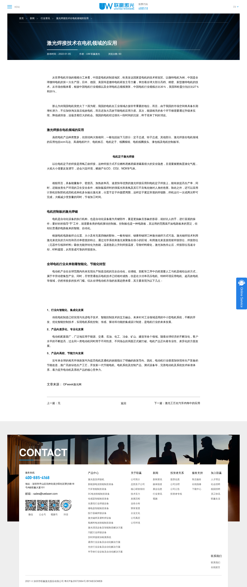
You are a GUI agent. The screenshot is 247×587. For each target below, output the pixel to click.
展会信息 (157, 488)
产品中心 (93, 473)
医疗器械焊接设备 (97, 513)
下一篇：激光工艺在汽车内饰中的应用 (177, 403)
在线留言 (215, 567)
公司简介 (135, 479)
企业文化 (135, 513)
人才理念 (215, 479)
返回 (123, 403)
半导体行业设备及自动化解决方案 (105, 551)
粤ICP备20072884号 (75, 581)
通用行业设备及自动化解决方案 (104, 541)
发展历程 (135, 498)
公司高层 (135, 517)
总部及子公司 (138, 484)
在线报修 (196, 484)
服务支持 (197, 473)
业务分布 (135, 503)
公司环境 (135, 522)
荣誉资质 (135, 508)
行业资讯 (45, 18)
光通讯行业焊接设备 (98, 503)
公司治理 (175, 484)
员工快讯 (215, 493)
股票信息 (175, 479)
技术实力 (135, 493)
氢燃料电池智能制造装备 (100, 522)
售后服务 (196, 479)
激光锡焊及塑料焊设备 (99, 517)
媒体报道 (157, 484)
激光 (176, 137)
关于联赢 (136, 473)
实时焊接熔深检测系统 (99, 537)
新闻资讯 (157, 479)
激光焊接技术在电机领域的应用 (72, 18)
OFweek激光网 (72, 384)
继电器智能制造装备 (98, 508)
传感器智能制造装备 (98, 498)
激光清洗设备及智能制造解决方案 (105, 527)
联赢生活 (215, 498)
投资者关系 (177, 473)
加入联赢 (216, 473)
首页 (21, 18)
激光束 (97, 192)
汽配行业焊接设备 (97, 532)
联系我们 (216, 556)
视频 (155, 498)
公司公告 (175, 488)
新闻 (32, 18)
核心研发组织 (138, 488)
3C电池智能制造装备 (99, 493)
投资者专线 (176, 493)
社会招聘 (215, 484)
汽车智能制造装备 (97, 488)
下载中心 (196, 488)
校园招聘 (215, 488)
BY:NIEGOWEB (94, 581)
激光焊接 (53, 129)
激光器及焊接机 (96, 479)
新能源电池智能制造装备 (100, 484)
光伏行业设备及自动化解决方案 (104, 546)
